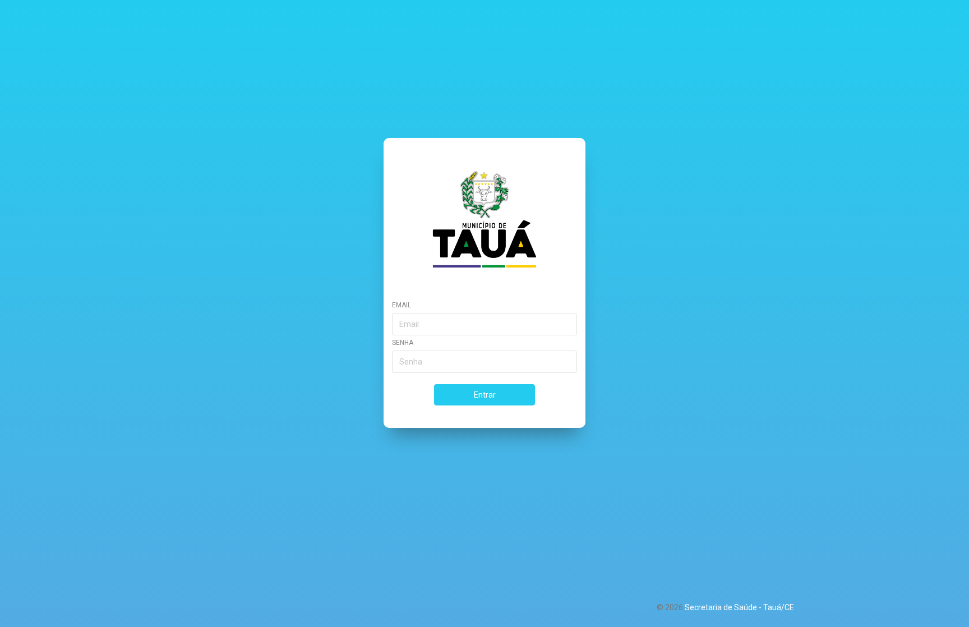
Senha (402, 343)
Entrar (485, 394)
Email (401, 305)
